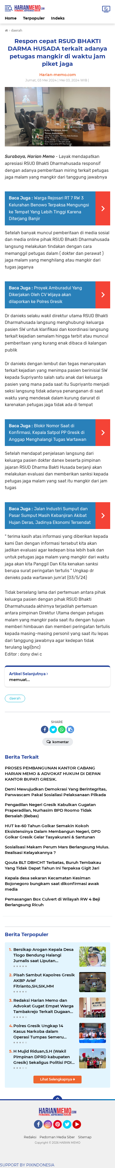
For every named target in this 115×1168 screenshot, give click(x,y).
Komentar (60, 742)
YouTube (80, 1131)
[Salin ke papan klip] (70, 729)
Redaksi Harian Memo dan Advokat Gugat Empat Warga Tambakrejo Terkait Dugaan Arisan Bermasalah (43, 1006)
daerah (15, 698)
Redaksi (30, 1137)
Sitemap (84, 1137)
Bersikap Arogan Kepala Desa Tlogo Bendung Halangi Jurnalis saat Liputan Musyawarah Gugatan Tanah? (43, 955)
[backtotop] (57, 1100)
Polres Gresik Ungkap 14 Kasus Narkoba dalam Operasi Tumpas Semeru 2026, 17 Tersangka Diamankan (38, 1031)
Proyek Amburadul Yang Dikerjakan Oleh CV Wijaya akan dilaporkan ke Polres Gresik (45, 294)
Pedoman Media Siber (57, 1137)
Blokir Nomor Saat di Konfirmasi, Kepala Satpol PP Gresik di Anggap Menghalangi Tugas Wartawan (47, 432)
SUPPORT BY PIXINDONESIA (27, 1165)
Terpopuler (34, 18)
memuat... (19, 679)
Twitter (69, 1131)
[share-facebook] (44, 729)
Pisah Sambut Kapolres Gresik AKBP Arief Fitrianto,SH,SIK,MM (44, 980)
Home (11, 18)
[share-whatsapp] (62, 729)
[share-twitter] (53, 729)
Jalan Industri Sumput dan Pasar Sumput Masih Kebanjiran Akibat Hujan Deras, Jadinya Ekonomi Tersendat (50, 515)
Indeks (57, 18)
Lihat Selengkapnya (56, 1079)
